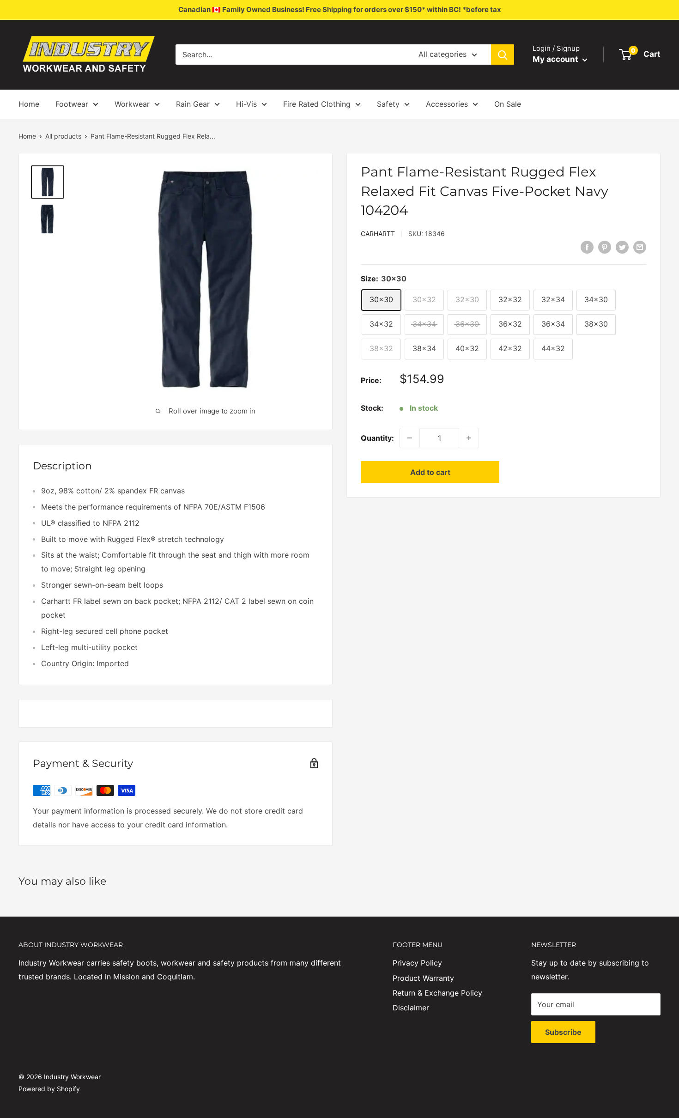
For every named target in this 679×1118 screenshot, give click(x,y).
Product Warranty (423, 978)
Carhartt (378, 233)
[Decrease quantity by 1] (409, 438)
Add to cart (430, 472)
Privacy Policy (417, 962)
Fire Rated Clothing (317, 104)
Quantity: (377, 437)
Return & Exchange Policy (437, 992)
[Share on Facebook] (587, 247)
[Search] (502, 54)
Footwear (71, 104)
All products (63, 136)
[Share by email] (639, 247)
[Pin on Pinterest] (604, 247)
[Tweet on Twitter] (622, 247)
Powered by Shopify (49, 1089)
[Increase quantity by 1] (469, 438)
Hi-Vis (246, 104)
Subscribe (563, 1032)
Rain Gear (193, 104)
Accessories (447, 104)
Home (28, 104)
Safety (388, 104)
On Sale (507, 104)
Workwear (132, 104)
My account (556, 59)
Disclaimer (411, 1007)
